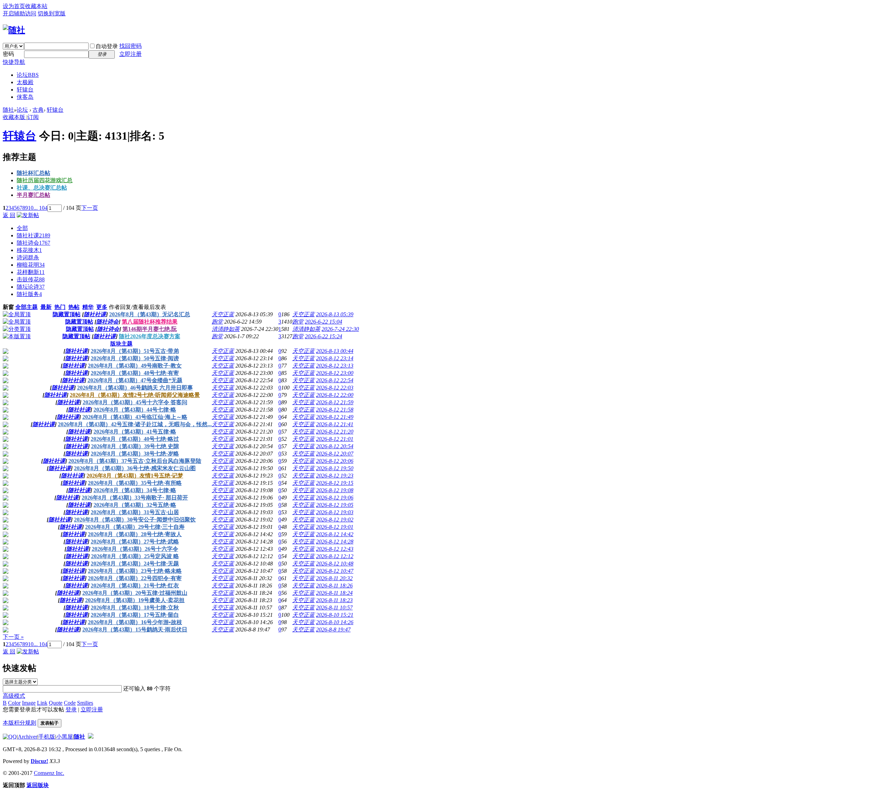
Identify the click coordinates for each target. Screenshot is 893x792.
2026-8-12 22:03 (334, 388)
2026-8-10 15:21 (334, 615)
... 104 (40, 208)
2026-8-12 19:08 (334, 490)
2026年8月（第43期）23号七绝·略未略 (135, 571)
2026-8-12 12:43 (334, 549)
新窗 (8, 307)
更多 (101, 307)
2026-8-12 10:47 (334, 571)
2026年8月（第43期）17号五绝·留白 (135, 615)
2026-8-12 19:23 (334, 476)
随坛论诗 (31, 287)
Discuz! (39, 761)
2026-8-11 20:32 (334, 578)
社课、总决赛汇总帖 (42, 188)
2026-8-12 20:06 (334, 461)
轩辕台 (25, 89)
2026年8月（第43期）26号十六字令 (135, 549)
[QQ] (10, 737)
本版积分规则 (19, 723)
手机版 (46, 737)
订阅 (33, 117)
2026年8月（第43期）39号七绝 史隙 (135, 446)
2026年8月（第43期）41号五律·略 (134, 432)
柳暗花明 (31, 265)
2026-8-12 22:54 (334, 380)
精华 (87, 307)
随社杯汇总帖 (33, 173)
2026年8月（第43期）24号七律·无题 (135, 564)
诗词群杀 (28, 257)
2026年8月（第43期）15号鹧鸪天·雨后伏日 (134, 629)
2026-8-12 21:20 (334, 432)
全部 (22, 228)
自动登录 (107, 46)
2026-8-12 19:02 (334, 520)
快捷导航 (14, 62)
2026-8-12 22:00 (334, 395)
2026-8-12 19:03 (334, 512)
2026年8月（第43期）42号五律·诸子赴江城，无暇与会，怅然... (135, 424)
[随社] (14, 30)
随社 (8, 110)
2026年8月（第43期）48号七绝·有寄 (135, 373)
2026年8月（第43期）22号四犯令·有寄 (135, 578)
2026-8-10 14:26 (334, 622)
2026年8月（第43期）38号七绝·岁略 (135, 454)
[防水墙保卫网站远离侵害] (90, 737)
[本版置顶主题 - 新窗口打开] (17, 336)
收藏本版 (15, 117)
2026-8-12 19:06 (334, 498)
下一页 (89, 208)
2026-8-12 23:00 (334, 373)
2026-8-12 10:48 (334, 564)
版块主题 (121, 344)
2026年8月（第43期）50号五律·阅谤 (135, 358)
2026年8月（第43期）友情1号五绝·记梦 (135, 476)
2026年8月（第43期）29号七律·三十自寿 (135, 527)
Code (70, 703)
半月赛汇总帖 (33, 195)
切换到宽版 (52, 13)
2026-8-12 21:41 (334, 424)
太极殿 (25, 82)
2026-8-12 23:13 (334, 366)
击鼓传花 (31, 279)
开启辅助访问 (19, 13)
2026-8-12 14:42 (334, 534)
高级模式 (14, 696)
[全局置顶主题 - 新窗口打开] (17, 314)
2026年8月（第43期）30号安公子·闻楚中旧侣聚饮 (135, 520)
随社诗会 (33, 243)
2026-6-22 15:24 (323, 336)
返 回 (9, 215)
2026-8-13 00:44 (334, 351)
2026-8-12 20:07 (334, 454)
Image (29, 703)
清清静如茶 (226, 329)
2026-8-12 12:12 (334, 556)
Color (14, 703)
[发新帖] (28, 215)
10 (30, 208)
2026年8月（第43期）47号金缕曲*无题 (135, 380)
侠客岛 (25, 97)
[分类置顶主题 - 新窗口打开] (17, 329)
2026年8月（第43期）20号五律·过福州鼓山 (134, 593)
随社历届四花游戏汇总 (45, 180)
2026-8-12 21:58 (334, 410)
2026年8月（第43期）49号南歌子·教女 (135, 366)
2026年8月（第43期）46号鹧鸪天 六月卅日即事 (135, 388)
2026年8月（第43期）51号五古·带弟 (135, 351)
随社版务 (29, 294)
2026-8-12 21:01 (334, 439)
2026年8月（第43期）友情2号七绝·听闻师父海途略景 (135, 395)
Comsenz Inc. (49, 773)
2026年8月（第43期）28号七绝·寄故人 (135, 534)
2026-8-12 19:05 (334, 505)
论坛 (28, 75)
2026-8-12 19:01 (334, 527)
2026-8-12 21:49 (334, 417)
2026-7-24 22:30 (340, 329)
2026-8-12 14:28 (334, 542)
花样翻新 (31, 272)
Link (42, 703)
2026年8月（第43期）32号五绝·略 (134, 505)
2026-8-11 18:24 (334, 593)
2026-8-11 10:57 (334, 607)
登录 (71, 709)
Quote (55, 703)
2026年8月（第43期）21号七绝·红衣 (135, 586)
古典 (38, 110)
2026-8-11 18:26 (334, 586)
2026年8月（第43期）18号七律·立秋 (135, 607)
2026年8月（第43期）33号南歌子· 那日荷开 (135, 498)
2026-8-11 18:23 (334, 600)
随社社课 (33, 235)
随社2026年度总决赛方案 (149, 336)
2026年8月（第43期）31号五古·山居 (135, 512)
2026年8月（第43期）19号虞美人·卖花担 (135, 600)
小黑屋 (64, 737)
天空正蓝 (223, 314)
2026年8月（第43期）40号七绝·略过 (135, 439)
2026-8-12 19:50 (334, 468)
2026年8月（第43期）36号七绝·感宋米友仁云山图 (135, 468)
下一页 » (13, 637)
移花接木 (29, 250)
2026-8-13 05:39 (334, 314)
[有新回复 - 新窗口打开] (5, 352)
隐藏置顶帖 (67, 314)
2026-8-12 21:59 (334, 402)
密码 (8, 54)
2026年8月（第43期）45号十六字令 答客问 (135, 402)
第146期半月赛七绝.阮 (149, 329)
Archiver (27, 737)
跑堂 (217, 322)
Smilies (85, 703)
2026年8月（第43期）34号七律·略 (134, 490)
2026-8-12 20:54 (334, 446)
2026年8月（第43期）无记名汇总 (149, 314)
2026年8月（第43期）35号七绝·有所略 (135, 483)
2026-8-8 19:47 (333, 629)
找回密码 (130, 46)
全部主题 (26, 307)
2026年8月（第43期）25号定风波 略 (135, 556)
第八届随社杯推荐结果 (150, 322)
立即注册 (130, 54)
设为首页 (14, 6)
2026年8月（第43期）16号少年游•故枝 (135, 622)
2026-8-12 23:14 (334, 358)
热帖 (74, 307)
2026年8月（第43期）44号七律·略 (134, 410)
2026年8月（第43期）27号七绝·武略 (135, 542)
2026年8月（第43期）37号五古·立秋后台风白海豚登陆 (134, 461)
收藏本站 (36, 6)
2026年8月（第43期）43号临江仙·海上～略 (134, 417)
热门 (60, 307)
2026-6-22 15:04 (323, 322)
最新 (46, 307)
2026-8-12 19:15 (334, 483)
